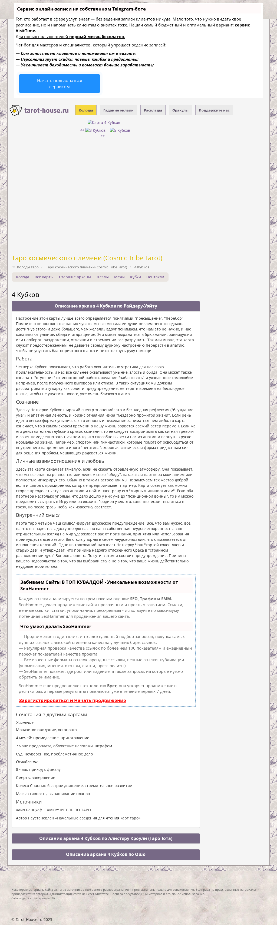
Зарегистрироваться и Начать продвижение (72, 700)
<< (82, 130)
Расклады (153, 110)
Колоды (86, 110)
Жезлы (102, 276)
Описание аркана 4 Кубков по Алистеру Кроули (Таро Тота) (105, 838)
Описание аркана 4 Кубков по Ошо (106, 854)
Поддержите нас (214, 110)
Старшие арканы (75, 276)
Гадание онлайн (118, 110)
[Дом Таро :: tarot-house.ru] (39, 110)
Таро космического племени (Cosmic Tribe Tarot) (87, 257)
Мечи (119, 276)
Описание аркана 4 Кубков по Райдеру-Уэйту (106, 306)
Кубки (135, 276)
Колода (22, 276)
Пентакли (155, 276)
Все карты (44, 276)
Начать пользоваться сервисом (59, 83)
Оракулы (180, 110)
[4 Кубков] (104, 121)
